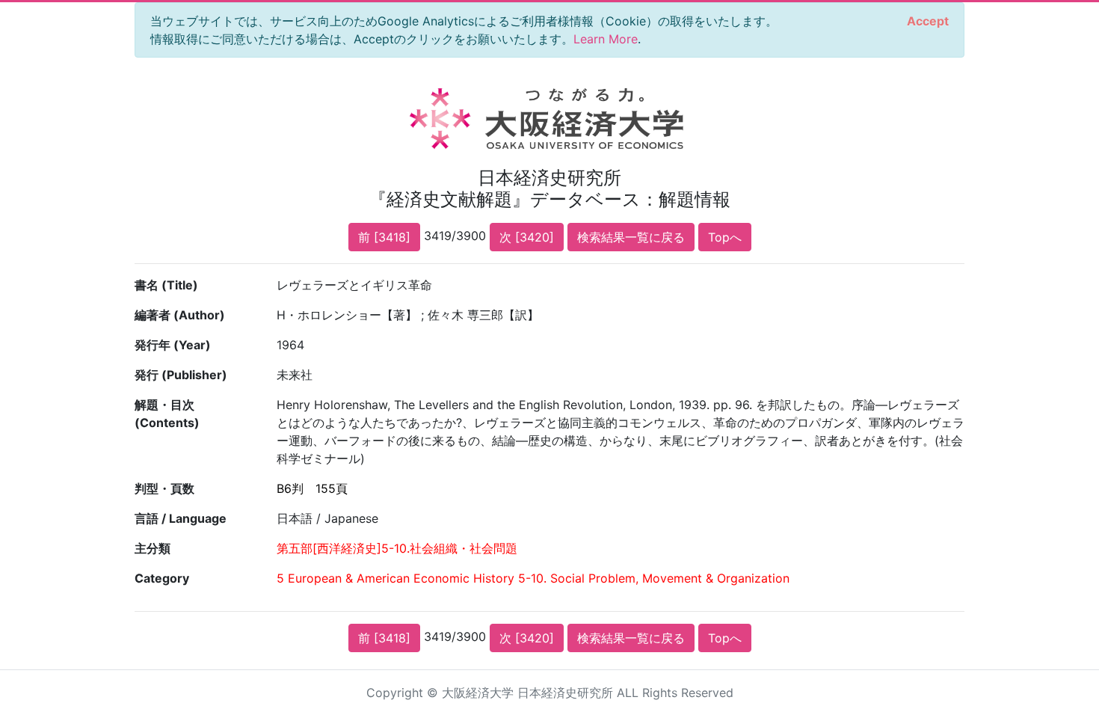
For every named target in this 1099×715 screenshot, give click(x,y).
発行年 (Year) (173, 344)
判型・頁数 (164, 488)
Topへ (725, 237)
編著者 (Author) (180, 314)
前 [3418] (384, 237)
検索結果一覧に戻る (631, 237)
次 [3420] (526, 237)
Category (162, 578)
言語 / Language (181, 518)
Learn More (605, 38)
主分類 (152, 548)
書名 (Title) (166, 284)
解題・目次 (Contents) (167, 413)
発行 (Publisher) (181, 374)
